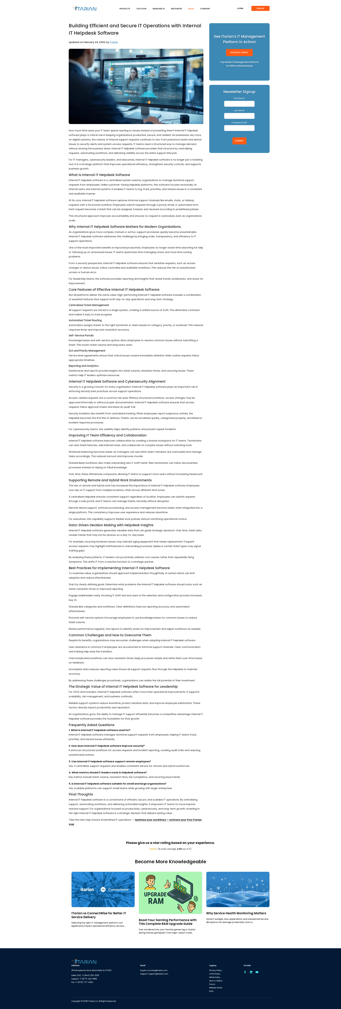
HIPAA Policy (214, 977)
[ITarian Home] (83, 8)
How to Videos (215, 980)
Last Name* (239, 110)
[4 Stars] (155, 849)
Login (240, 8)
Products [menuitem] (124, 8)
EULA (211, 991)
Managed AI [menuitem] (159, 8)
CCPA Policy (214, 973)
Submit (239, 140)
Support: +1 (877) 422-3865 (84, 978)
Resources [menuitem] (176, 8)
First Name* (239, 98)
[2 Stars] (152, 849)
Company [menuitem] (205, 8)
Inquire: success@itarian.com (154, 970)
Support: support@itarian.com (154, 973)
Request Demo (239, 52)
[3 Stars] (153, 849)
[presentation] (71, 901)
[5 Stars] (157, 849)
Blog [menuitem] (191, 8)
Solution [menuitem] (141, 8)
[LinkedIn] (251, 972)
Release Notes (215, 987)
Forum (212, 984)
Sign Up (260, 8)
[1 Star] (150, 849)
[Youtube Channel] (257, 972)
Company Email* (239, 122)
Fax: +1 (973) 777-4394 (82, 982)
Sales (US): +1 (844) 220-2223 (85, 975)
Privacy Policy (215, 970)
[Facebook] (245, 972)
